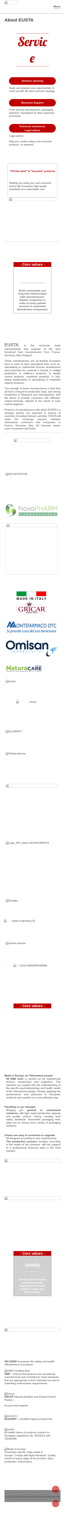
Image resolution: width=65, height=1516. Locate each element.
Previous (11, 548)
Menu (57, 6)
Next (51, 548)
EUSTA (15, 1496)
